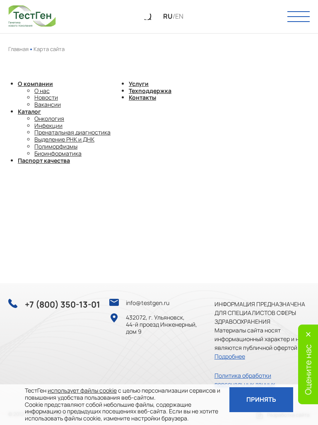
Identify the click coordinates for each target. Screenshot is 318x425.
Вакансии (47, 104)
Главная (18, 49)
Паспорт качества (44, 160)
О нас (42, 91)
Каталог (29, 111)
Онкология (49, 118)
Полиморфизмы (55, 146)
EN (179, 16)
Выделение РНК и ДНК (64, 139)
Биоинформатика (58, 153)
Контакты (142, 97)
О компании (35, 84)
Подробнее (229, 356)
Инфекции (48, 125)
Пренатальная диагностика (72, 132)
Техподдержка (150, 91)
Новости (46, 97)
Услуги (139, 84)
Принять (261, 399)
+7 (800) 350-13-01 (62, 305)
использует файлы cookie (82, 390)
